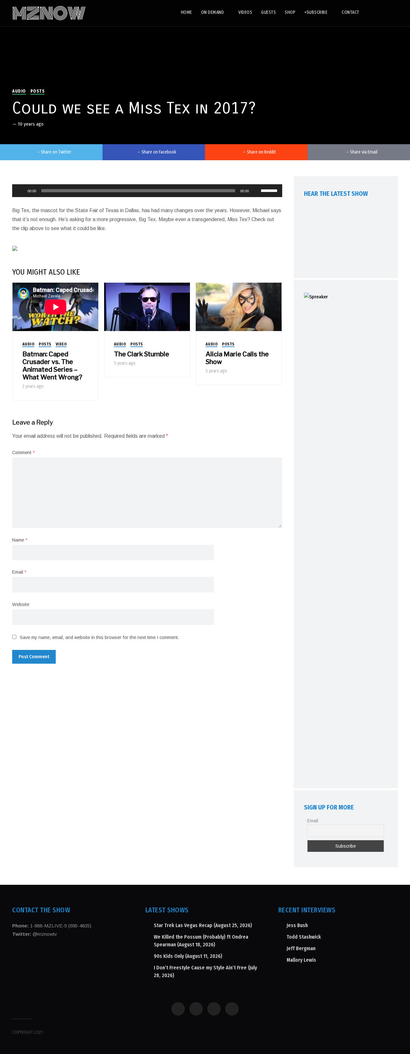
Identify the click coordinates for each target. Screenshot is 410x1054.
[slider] (270, 190)
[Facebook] (368, 12)
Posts (37, 91)
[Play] (20, 190)
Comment (23, 452)
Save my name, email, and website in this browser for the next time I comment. (99, 637)
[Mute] (256, 190)
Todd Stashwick (304, 937)
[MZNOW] (49, 13)
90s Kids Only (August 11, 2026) (188, 956)
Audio (19, 91)
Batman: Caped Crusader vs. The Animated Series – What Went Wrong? (52, 365)
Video (61, 344)
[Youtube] (384, 12)
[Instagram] (376, 12)
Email (19, 572)
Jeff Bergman (301, 948)
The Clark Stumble (141, 354)
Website (20, 604)
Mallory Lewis (301, 960)
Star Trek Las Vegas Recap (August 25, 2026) (203, 925)
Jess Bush (297, 925)
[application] (147, 190)
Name (19, 540)
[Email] (392, 12)
